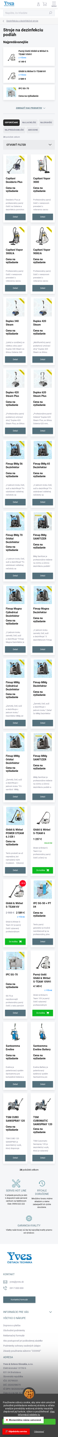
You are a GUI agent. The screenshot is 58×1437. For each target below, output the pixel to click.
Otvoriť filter (16, 144)
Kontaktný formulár (19, 1300)
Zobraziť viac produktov (29, 108)
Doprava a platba (11, 1325)
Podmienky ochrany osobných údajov (22, 1345)
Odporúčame (11, 122)
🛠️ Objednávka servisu (16, 1431)
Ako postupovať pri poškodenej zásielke (23, 1340)
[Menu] (54, 4)
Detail (15, 217)
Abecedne (33, 130)
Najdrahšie (46, 122)
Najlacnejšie (29, 122)
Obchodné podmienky (14, 1330)
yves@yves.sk (17, 1282)
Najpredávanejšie (14, 130)
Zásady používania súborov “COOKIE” (22, 1351)
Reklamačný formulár (14, 1335)
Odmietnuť (39, 1431)
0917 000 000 (17, 1288)
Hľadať (51, 13)
